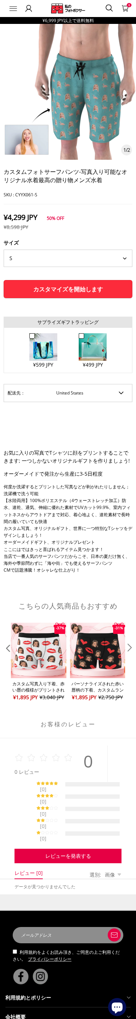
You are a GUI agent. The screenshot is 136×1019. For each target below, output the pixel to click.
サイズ (11, 242)
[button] (7, 662)
